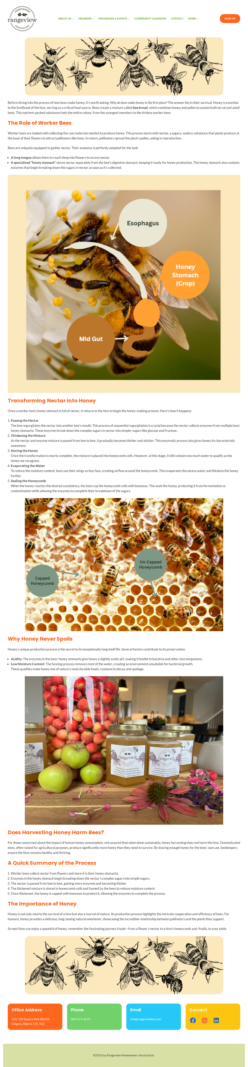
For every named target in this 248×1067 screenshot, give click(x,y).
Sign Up (230, 18)
